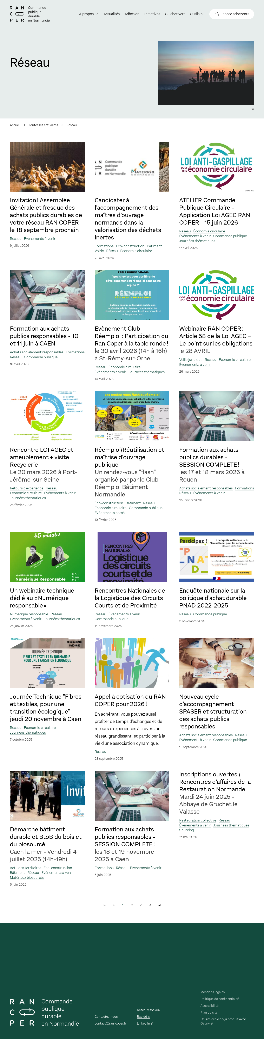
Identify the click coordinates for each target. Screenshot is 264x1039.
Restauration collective (197, 820)
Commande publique (230, 235)
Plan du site (208, 1012)
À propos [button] (86, 13)
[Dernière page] (159, 905)
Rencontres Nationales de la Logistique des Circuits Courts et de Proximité (130, 598)
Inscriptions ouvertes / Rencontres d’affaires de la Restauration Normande (215, 782)
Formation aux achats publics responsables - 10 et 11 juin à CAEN (44, 336)
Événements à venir (39, 238)
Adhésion (132, 13)
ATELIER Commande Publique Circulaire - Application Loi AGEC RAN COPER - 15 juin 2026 (214, 211)
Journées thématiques (197, 240)
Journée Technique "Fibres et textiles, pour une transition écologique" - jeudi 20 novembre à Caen (45, 708)
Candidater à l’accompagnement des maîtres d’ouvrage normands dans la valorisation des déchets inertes (128, 219)
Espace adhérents (235, 13)
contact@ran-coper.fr (110, 1023)
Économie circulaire (136, 250)
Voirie (99, 250)
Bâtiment (154, 246)
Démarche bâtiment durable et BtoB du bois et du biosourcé (45, 837)
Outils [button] (194, 13)
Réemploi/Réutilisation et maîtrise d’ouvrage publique (129, 457)
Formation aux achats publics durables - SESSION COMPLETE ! (209, 457)
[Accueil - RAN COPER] (30, 14)
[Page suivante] (150, 905)
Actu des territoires (25, 867)
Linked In (143, 1023)
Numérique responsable (29, 614)
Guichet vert (175, 13)
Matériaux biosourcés (27, 877)
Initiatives (152, 13)
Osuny (205, 1023)
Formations (104, 246)
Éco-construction (130, 246)
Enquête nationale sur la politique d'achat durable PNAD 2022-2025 (213, 598)
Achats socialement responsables (36, 352)
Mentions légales (212, 992)
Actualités (112, 13)
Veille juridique (190, 359)
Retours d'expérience (26, 488)
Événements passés (110, 512)
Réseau (15, 238)
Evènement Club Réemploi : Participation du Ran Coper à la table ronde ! (131, 336)
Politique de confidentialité (219, 999)
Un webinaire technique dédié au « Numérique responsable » (42, 598)
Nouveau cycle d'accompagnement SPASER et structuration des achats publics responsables (213, 711)
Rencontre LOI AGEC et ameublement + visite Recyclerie (41, 457)
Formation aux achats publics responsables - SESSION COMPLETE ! (125, 837)
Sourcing (186, 829)
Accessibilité (209, 1005)
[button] (206, 73)
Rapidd (142, 1016)
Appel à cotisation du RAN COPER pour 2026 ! (130, 700)
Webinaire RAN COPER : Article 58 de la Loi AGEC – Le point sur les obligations (215, 336)
